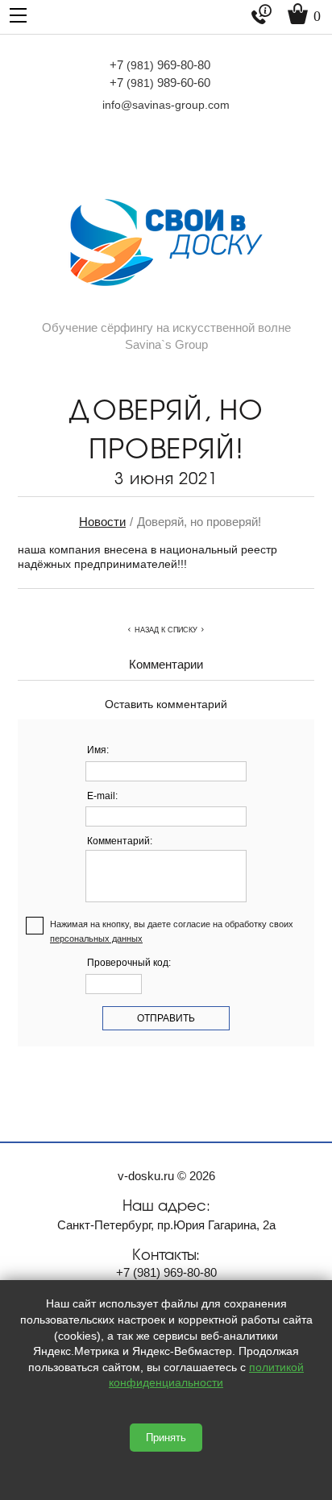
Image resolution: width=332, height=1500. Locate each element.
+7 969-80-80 (160, 65)
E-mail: (102, 796)
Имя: (98, 750)
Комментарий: (119, 841)
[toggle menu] (18, 14)
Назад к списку (166, 630)
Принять (166, 1438)
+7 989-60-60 (160, 82)
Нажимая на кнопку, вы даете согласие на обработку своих (171, 931)
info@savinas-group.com (166, 104)
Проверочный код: (129, 962)
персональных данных (96, 938)
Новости (102, 521)
